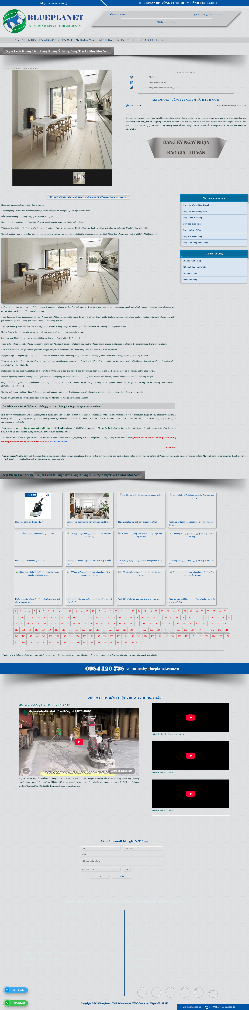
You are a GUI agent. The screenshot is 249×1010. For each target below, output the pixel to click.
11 (64, 611)
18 (104, 611)
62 (143, 617)
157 (98, 636)
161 (125, 636)
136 (172, 630)
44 (39, 617)
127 (110, 630)
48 (62, 617)
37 (214, 611)
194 (132, 642)
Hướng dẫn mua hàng (144, 967)
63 (148, 617)
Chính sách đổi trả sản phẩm (147, 933)
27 (156, 611)
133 (151, 630)
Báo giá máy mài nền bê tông (54, 456)
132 (144, 630)
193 (125, 642)
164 (145, 636)
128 (117, 630)
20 (116, 611)
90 (85, 624)
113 (16, 630)
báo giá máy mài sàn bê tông (144, 456)
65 (160, 617)
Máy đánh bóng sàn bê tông (214, 456)
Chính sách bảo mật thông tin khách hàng (154, 950)
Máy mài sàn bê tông (166, 307)
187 (84, 642)
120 (63, 630)
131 (138, 630)
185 (70, 642)
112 (224, 624)
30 (173, 611)
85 (56, 624)
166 (159, 636)
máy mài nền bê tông (44, 234)
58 (120, 617)
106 (184, 624)
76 (223, 617)
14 (81, 611)
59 (125, 617)
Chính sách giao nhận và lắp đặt (149, 942)
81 (33, 624)
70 (189, 617)
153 (70, 636)
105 (177, 624)
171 (193, 636)
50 (74, 617)
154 (77, 636)
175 (220, 636)
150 (50, 636)
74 (212, 617)
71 (194, 617)
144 (226, 630)
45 (45, 617)
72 (200, 617)
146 (23, 636)
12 (70, 611)
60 (131, 617)
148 (37, 636)
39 (225, 611)
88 (74, 624)
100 (143, 624)
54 (97, 617)
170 (186, 636)
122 (76, 630)
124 (90, 630)
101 (150, 624)
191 (111, 642)
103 (163, 624)
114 (23, 630)
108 (197, 624)
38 (220, 611)
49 (68, 617)
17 (99, 611)
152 (64, 636)
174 (213, 636)
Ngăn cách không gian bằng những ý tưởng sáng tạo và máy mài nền (35, 459)
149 (43, 636)
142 (212, 630)
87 (68, 624)
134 (158, 630)
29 (168, 611)
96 (120, 624)
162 (132, 636)
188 (91, 642)
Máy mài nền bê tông (53, 3)
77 (229, 617)
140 (199, 630)
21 (122, 611)
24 (139, 611)
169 (179, 636)
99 (137, 624)
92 (97, 624)
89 (79, 624)
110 (211, 624)
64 (154, 617)
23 (133, 611)
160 (118, 636)
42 (28, 617)
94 (108, 624)
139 (192, 630)
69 (183, 617)
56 (108, 617)
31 (179, 611)
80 (28, 624)
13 (76, 611)
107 (190, 624)
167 (166, 636)
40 (16, 617)
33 (191, 611)
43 (33, 617)
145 (16, 636)
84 (51, 624)
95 (114, 624)
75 (217, 617)
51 (79, 617)
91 (91, 624)
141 (206, 630)
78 (16, 624)
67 (171, 617)
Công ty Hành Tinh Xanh (26, 456)
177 (16, 642)
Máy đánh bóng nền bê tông (88, 655)
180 (37, 642)
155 (84, 636)
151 (57, 636)
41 (22, 617)
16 (93, 611)
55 (102, 617)
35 (202, 611)
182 (50, 642)
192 (118, 642)
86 (62, 624)
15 (87, 611)
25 (145, 611)
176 (227, 636)
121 (70, 630)
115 (29, 630)
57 (114, 617)
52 (85, 617)
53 (91, 617)
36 (208, 611)
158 (104, 636)
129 (124, 630)
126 (104, 630)
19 (110, 611)
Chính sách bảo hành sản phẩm (149, 925)
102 (156, 624)
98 (131, 624)
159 (111, 636)
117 (43, 630)
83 (45, 624)
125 (97, 630)
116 (36, 630)
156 (91, 636)
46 (51, 617)
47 (56, 617)
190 (104, 642)
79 (22, 624)
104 (170, 624)
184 (64, 642)
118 (49, 630)
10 (59, 611)
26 (151, 611)
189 (98, 642)
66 (166, 617)
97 (125, 624)
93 (102, 624)
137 (178, 630)
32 (185, 611)
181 (43, 642)
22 (127, 611)
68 (177, 617)
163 (138, 636)
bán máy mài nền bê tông (105, 456)
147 (30, 636)
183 (57, 642)
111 (217, 624)
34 (197, 611)
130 (131, 630)
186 (77, 642)
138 (185, 630)
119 (56, 630)
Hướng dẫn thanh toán (145, 958)
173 (206, 636)
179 (30, 642)
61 (137, 617)
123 (83, 630)
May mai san (57, 398)
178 (23, 642)
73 (206, 617)
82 (39, 624)
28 (162, 611)
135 (165, 630)
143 (219, 630)
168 (172, 636)
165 (152, 636)
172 (200, 636)
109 (204, 624)
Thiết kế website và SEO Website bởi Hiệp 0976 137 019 (140, 1003)
